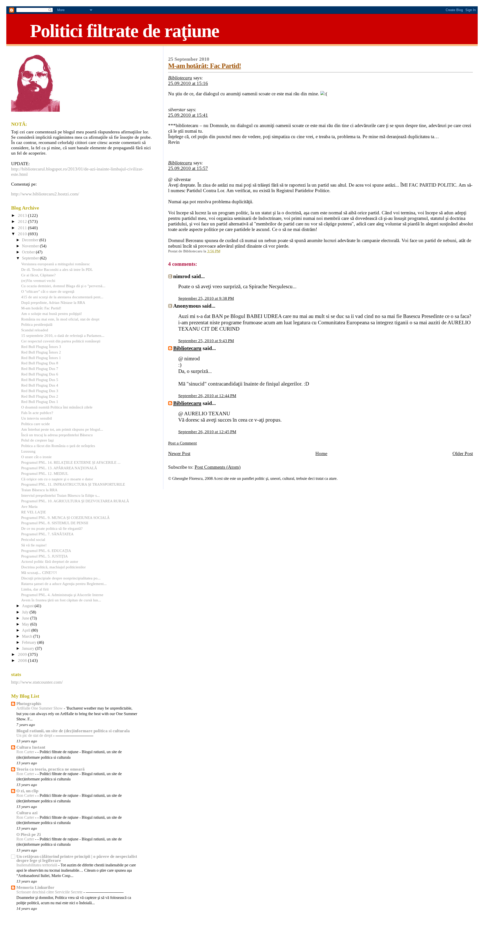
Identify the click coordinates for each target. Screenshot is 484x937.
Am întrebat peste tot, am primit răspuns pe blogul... (62, 429)
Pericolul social (33, 539)
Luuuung (28, 451)
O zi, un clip (27, 790)
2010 (23, 233)
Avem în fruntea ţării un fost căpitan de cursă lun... (61, 600)
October (29, 252)
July (25, 612)
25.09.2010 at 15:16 (188, 83)
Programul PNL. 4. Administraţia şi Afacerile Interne (62, 595)
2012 (23, 221)
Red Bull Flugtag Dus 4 (39, 385)
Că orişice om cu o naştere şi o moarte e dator (57, 479)
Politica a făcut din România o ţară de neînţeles (58, 446)
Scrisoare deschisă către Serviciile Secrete (49, 892)
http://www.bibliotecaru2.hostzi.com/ (45, 193)
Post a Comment (182, 443)
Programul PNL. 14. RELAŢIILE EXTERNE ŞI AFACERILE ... (70, 462)
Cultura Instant (30, 747)
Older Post (462, 453)
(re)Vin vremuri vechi (38, 280)
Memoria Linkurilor (35, 887)
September (31, 258)
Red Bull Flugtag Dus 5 (39, 379)
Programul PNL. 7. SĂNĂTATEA (47, 534)
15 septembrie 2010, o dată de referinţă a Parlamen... (62, 335)
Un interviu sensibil (36, 418)
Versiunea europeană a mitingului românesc (55, 264)
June (26, 618)
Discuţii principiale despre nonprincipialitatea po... (61, 578)
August (28, 606)
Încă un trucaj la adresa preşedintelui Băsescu (57, 435)
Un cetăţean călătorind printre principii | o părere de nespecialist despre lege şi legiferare (76, 858)
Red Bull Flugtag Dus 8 (39, 363)
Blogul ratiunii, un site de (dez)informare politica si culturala (73, 730)
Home (321, 453)
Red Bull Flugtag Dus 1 (39, 401)
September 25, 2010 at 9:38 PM (206, 298)
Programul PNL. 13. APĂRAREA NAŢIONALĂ (59, 468)
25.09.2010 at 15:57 (188, 168)
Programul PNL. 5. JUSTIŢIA (44, 556)
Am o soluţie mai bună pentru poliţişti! (51, 313)
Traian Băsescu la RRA (39, 490)
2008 (23, 660)
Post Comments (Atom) (217, 467)
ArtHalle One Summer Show (40, 708)
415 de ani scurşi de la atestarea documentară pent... (62, 297)
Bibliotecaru (180, 77)
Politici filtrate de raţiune (124, 30)
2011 (23, 227)
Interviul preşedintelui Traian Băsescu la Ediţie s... (60, 495)
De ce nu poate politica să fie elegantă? (52, 528)
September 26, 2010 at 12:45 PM (207, 431)
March (27, 636)
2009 (23, 654)
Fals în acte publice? (37, 413)
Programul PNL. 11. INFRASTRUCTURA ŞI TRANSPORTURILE (73, 484)
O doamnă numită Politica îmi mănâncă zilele (57, 407)
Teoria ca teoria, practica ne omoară (50, 769)
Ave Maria (29, 506)
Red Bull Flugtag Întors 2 (41, 352)
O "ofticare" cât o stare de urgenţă (47, 291)
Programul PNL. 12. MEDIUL (44, 473)
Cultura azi (27, 812)
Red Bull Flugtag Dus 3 (39, 391)
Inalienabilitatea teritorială (37, 865)
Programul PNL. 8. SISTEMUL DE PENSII (54, 523)
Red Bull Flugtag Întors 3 (41, 346)
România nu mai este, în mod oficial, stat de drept (60, 319)
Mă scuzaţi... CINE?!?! (39, 572)
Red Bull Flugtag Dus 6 (39, 374)
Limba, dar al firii (35, 589)
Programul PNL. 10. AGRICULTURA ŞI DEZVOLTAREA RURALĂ (75, 501)
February (29, 642)
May (26, 624)
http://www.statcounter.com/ (37, 682)
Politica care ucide (35, 424)
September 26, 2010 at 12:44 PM (207, 395)
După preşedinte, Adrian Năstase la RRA (53, 302)
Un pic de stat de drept (34, 735)
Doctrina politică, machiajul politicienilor (53, 567)
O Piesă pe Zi (28, 834)
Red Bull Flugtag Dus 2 (39, 396)
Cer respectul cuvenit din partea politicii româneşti (60, 341)
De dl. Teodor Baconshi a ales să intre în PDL (57, 269)
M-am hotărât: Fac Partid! (204, 66)
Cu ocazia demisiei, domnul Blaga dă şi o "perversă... (63, 286)
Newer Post (179, 453)
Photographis (28, 703)
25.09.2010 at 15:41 (188, 115)
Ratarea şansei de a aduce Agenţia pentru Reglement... (64, 583)
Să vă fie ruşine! (34, 545)
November (31, 246)
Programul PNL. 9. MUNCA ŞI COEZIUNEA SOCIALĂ (65, 517)
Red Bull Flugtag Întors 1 (41, 358)
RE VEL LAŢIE (33, 512)
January (28, 648)
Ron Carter (25, 752)
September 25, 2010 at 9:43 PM (206, 340)
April (26, 630)
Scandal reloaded (34, 330)
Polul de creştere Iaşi (37, 440)
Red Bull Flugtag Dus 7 (39, 368)
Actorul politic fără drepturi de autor (49, 561)
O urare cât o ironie (36, 457)
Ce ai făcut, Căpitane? (38, 275)
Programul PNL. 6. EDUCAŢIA (46, 550)
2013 (23, 215)
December (30, 240)
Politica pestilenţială (36, 324)
